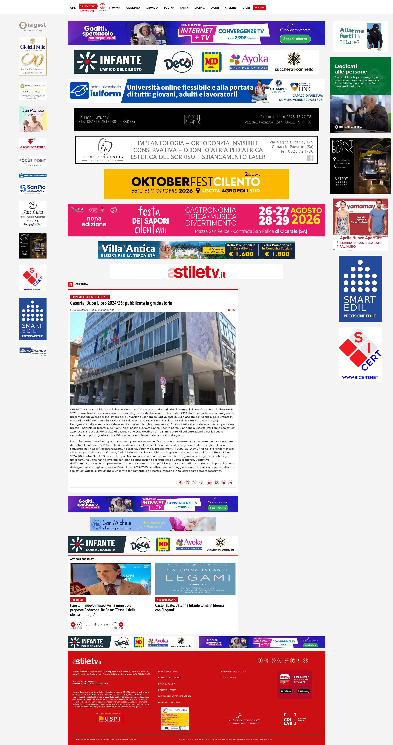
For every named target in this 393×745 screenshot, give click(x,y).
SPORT (246, 7)
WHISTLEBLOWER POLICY (233, 671)
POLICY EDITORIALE (168, 671)
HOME (72, 7)
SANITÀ (184, 7)
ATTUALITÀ (152, 7)
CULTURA (200, 7)
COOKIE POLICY (228, 678)
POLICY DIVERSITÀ (167, 690)
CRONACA (114, 7)
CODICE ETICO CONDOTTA (171, 678)
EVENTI (215, 7)
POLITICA (169, 7)
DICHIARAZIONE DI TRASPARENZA (175, 696)
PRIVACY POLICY (166, 684)
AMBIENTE (230, 7)
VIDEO (260, 7)
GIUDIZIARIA (133, 7)
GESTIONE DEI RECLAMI (169, 702)
